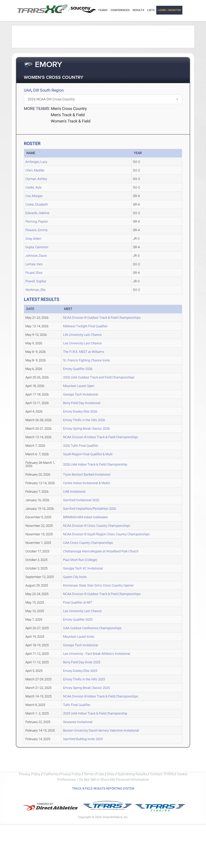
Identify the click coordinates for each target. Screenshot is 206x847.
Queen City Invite (75, 577)
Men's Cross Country (69, 108)
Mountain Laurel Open (78, 386)
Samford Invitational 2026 (81, 500)
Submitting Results (132, 774)
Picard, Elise (33, 273)
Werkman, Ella (35, 290)
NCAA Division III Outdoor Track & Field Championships (102, 317)
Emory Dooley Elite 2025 (80, 671)
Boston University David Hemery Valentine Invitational (101, 730)
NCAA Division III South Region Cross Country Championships (106, 534)
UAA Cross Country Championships (88, 543)
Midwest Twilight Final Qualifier (85, 326)
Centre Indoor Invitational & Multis (86, 483)
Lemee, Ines (34, 264)
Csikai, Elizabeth (36, 204)
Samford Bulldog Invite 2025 (83, 739)
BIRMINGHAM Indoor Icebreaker (85, 517)
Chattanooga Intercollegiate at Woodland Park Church (100, 551)
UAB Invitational (74, 491)
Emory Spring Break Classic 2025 (86, 688)
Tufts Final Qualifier (76, 705)
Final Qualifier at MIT (77, 602)
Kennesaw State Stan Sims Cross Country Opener (98, 585)
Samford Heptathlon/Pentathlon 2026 (89, 508)
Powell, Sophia (35, 281)
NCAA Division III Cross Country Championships (96, 526)
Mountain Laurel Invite (78, 636)
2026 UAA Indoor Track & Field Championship (95, 464)
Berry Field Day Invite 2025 (81, 662)
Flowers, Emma (36, 230)
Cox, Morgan (34, 196)
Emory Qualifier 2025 (77, 619)
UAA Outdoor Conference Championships (92, 628)
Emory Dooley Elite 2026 (80, 411)
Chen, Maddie (34, 170)
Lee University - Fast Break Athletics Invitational (96, 654)
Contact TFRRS (162, 774)
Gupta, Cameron (36, 247)
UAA (27, 90)
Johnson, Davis (36, 255)
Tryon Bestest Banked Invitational (86, 474)
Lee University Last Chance (82, 343)
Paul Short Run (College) (80, 560)
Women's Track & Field (70, 121)
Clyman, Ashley (36, 179)
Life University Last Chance (82, 335)
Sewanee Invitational (77, 722)
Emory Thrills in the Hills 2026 (84, 420)
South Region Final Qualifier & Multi (88, 454)
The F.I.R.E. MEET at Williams (83, 352)
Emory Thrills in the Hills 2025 (84, 679)
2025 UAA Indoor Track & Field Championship (95, 713)
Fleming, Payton (36, 221)
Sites (111, 774)
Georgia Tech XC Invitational (83, 568)
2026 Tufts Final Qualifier (80, 445)
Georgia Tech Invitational (80, 394)
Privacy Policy (29, 774)
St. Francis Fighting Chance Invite (86, 360)
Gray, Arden (33, 238)
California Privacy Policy (62, 774)
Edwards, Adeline (37, 213)
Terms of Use (94, 774)
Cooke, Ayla (33, 187)
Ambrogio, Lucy (36, 162)
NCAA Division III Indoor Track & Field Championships (100, 437)
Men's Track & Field (68, 114)
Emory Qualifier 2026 (77, 369)
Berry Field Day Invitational (81, 403)
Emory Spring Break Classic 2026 (86, 428)
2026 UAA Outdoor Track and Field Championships (99, 377)
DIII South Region (48, 90)
